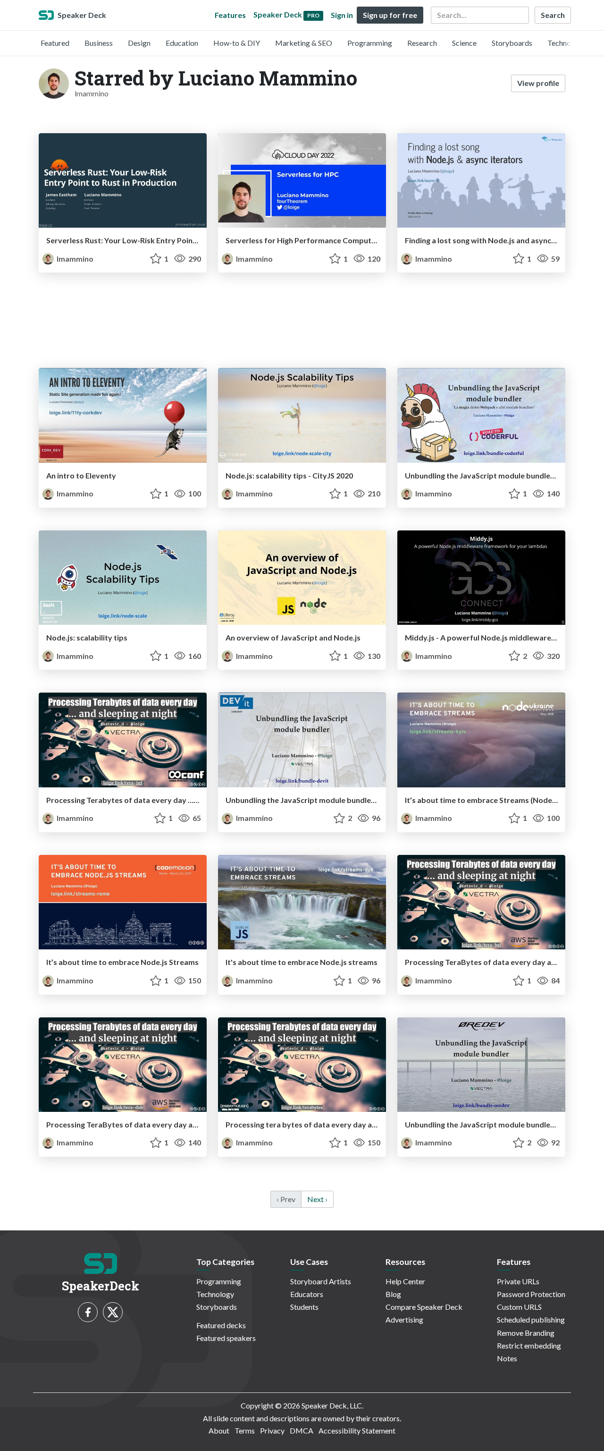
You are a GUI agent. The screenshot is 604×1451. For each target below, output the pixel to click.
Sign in (342, 14)
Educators (306, 1293)
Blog (393, 1293)
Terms (245, 1430)
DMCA (301, 1430)
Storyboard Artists (320, 1281)
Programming (369, 42)
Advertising (404, 1319)
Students (304, 1306)
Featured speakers (226, 1337)
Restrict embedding (529, 1345)
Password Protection (531, 1293)
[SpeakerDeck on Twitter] (113, 1312)
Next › (317, 1199)
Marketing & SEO (303, 42)
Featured (55, 42)
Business (98, 42)
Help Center (405, 1281)
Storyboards (512, 42)
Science (464, 42)
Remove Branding (525, 1332)
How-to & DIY (236, 42)
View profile (538, 82)
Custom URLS (519, 1306)
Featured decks (221, 1325)
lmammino (74, 258)
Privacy (272, 1430)
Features (230, 14)
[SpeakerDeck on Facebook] (88, 1312)
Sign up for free (390, 14)
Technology (566, 42)
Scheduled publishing (531, 1319)
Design (139, 42)
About (219, 1430)
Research (422, 42)
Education (182, 42)
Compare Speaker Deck (424, 1306)
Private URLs (518, 1281)
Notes (507, 1358)
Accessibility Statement (357, 1430)
